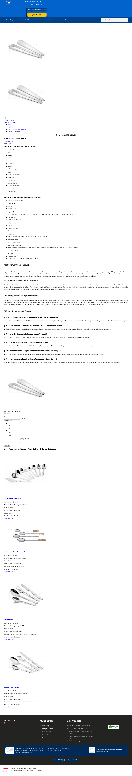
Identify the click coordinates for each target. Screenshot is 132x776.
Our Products (38, 20)
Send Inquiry (37, 14)
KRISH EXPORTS (33, 2)
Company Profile (24, 20)
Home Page (10, 20)
